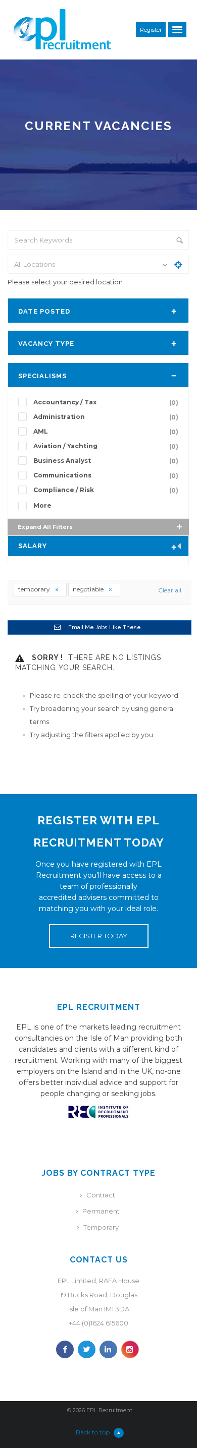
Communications (105, 475)
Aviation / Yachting (105, 446)
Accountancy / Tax (105, 402)
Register (151, 29)
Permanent (101, 1211)
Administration (105, 417)
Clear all (169, 590)
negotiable (89, 589)
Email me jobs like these (104, 627)
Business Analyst (105, 461)
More (42, 505)
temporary (35, 589)
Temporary (101, 1227)
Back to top (93, 1432)
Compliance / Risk (105, 490)
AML (105, 432)
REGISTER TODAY (98, 936)
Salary (32, 546)
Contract (100, 1195)
